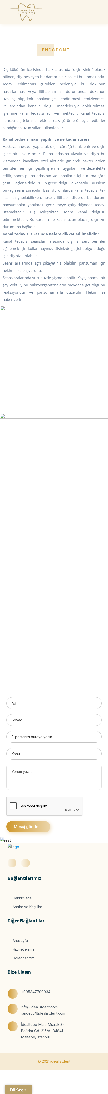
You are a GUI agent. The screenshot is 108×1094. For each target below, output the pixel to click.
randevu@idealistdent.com (43, 1013)
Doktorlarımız (23, 958)
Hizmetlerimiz (23, 949)
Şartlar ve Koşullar (27, 907)
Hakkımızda (22, 898)
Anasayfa (20, 940)
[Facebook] (12, 863)
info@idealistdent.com (39, 1007)
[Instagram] (25, 863)
